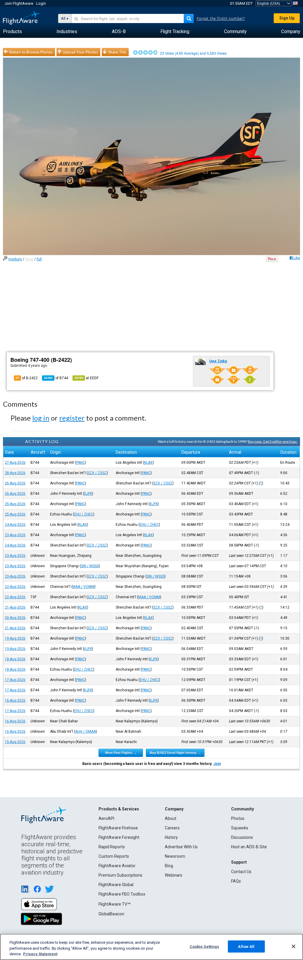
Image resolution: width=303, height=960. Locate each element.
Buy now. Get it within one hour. (273, 441)
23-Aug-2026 (15, 535)
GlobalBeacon (111, 914)
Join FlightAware (18, 3)
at (86, 378)
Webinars (173, 875)
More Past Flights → (120, 752)
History (171, 837)
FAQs (236, 881)
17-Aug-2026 (15, 680)
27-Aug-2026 (15, 462)
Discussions (242, 837)
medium (15, 259)
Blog (169, 865)
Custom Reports (114, 856)
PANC (80, 462)
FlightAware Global (116, 884)
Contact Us (241, 871)
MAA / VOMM (83, 587)
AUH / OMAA (85, 731)
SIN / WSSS (90, 566)
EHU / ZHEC (83, 514)
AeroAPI (106, 818)
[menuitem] (12, 31)
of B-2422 (27, 378)
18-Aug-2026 (15, 659)
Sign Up (286, 18)
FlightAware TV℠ (114, 904)
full (39, 259)
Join (217, 764)
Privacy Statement (40, 954)
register (72, 417)
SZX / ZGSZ (97, 473)
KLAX (148, 462)
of (56, 378)
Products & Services (119, 809)
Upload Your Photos (80, 52)
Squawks (239, 828)
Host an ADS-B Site (249, 846)
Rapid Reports (112, 846)
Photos (237, 818)
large (29, 259)
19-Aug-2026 (15, 638)
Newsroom (175, 856)
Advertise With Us (181, 846)
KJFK (88, 494)
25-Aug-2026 (15, 504)
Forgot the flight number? (221, 19)
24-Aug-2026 (15, 525)
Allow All (246, 946)
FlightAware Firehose (118, 828)
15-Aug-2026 (15, 742)
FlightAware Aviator (117, 865)
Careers (172, 828)
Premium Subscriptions (120, 875)
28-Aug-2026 (15, 473)
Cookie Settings (204, 946)
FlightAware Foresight (119, 837)
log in (40, 417)
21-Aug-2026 (15, 607)
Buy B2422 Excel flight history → (175, 752)
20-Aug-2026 (15, 618)
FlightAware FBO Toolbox (122, 894)
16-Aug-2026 (15, 700)
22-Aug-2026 (15, 587)
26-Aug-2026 (15, 483)
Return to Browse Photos (31, 52)
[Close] (293, 946)
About (170, 818)
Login (41, 3)
